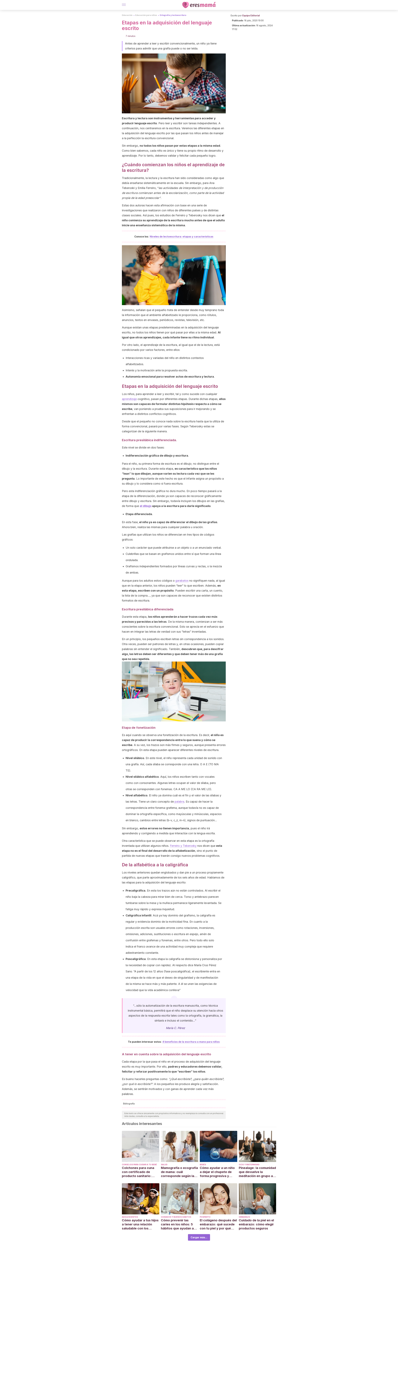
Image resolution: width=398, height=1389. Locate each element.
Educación (127, 15)
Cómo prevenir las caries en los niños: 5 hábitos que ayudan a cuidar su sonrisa (177, 1224)
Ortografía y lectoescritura (173, 15)
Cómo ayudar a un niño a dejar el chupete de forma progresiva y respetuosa (217, 1172)
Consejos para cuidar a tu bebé (139, 1164)
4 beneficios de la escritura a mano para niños (191, 1041)
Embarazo (244, 1217)
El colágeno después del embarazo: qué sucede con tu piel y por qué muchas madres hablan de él (218, 1224)
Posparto (205, 1217)
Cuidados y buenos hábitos (176, 1217)
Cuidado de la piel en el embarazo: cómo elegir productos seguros (256, 1224)
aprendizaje (129, 399)
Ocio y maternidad (249, 1164)
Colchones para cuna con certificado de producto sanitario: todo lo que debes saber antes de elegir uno (140, 1172)
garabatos (181, 580)
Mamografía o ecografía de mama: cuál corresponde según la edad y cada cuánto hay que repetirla (179, 1172)
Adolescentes (130, 1217)
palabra (179, 801)
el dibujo (145, 506)
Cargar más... (199, 1237)
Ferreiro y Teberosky (183, 845)
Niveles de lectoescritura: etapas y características (181, 236)
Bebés (203, 1164)
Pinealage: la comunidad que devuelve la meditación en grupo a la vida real (257, 1172)
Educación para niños (146, 15)
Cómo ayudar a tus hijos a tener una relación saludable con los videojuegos (140, 1224)
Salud (164, 1164)
